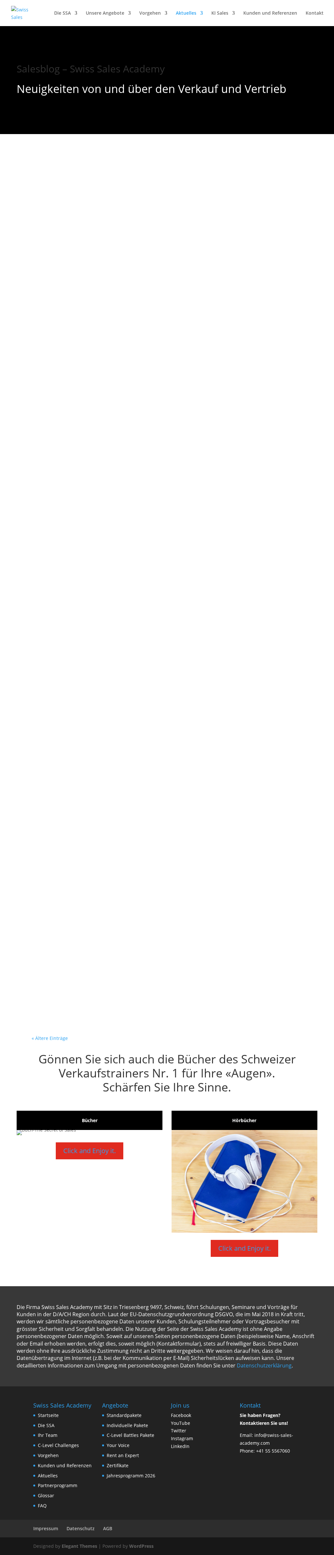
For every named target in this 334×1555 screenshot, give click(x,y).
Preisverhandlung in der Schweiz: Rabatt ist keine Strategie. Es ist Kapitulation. (149, 537)
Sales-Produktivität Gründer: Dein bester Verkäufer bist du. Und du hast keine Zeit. (163, 973)
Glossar (46, 1495)
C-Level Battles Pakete (130, 1435)
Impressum (45, 1528)
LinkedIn (180, 1446)
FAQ (42, 1505)
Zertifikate (118, 1465)
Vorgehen (150, 13)
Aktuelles (186, 13)
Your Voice (118, 1445)
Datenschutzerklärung (264, 1365)
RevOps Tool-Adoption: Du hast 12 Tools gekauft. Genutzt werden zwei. (148, 624)
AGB (107, 1528)
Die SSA (62, 13)
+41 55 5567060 (273, 1451)
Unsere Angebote (105, 13)
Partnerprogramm (57, 1485)
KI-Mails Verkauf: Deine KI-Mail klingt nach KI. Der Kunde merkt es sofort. (166, 886)
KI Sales (219, 13)
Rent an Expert (123, 1455)
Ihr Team (47, 1435)
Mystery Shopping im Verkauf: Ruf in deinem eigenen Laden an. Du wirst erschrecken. (158, 275)
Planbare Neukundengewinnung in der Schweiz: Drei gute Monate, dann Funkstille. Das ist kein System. (157, 449)
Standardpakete (124, 1415)
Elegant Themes (79, 1546)
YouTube (180, 1423)
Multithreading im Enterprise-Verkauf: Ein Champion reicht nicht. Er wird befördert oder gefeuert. (157, 799)
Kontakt (315, 13)
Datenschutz (81, 1528)
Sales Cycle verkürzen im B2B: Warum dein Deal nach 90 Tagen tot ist (166, 187)
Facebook (181, 1415)
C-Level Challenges (58, 1445)
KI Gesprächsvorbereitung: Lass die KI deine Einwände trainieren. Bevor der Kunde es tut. (160, 362)
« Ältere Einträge (50, 1038)
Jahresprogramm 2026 (131, 1475)
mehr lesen (55, 223)
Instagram (182, 1438)
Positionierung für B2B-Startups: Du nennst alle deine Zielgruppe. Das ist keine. (159, 712)
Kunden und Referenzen (270, 13)
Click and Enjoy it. (89, 1150)
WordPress (141, 1546)
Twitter (178, 1430)
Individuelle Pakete (127, 1425)
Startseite (48, 1415)
